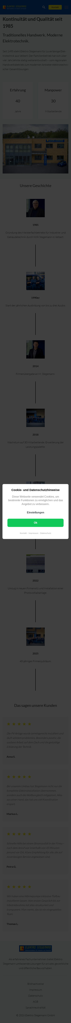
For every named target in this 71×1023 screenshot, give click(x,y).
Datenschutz (45, 533)
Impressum (33, 533)
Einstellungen (35, 512)
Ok (35, 522)
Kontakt (23, 533)
